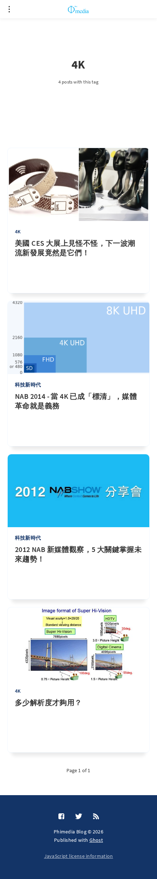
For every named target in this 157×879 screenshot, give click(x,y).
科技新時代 (28, 384)
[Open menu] (9, 9)
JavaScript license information (78, 856)
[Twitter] (78, 816)
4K (17, 231)
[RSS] (96, 816)
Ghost (96, 840)
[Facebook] (61, 816)
